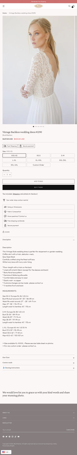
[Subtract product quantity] (10, 174)
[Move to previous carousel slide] (68, 380)
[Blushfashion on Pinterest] (10, 437)
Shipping (16, 194)
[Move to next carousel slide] (72, 380)
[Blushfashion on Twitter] (7, 437)
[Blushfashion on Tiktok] (16, 437)
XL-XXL (38, 160)
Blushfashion (7, 135)
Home (5, 13)
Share (7, 232)
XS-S (38, 155)
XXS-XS (14, 155)
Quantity (6, 170)
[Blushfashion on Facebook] (4, 437)
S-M (62, 155)
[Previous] (18, 1)
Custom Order (38, 165)
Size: (7, 151)
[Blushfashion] (38, 6)
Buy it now (38, 187)
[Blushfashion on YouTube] (19, 437)
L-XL (14, 160)
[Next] (59, 1)
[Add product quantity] (4, 174)
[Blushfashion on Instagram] (13, 437)
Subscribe (70, 430)
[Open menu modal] (3, 6)
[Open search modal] (69, 6)
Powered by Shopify (8, 446)
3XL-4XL (14, 165)
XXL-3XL (62, 160)
